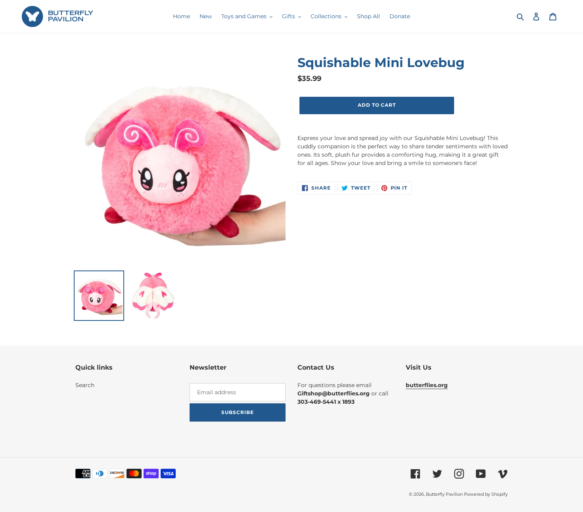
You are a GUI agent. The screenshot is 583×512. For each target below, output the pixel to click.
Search (84, 385)
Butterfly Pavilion (445, 494)
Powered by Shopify (486, 494)
